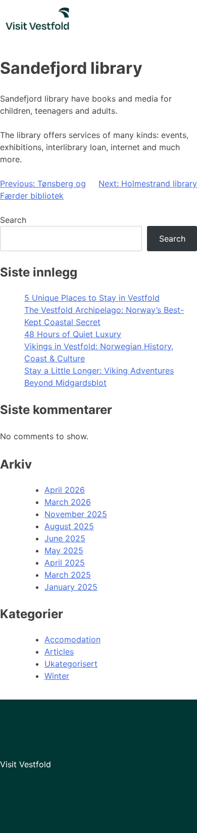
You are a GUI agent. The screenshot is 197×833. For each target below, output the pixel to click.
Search (13, 220)
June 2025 (64, 538)
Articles (59, 651)
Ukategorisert (70, 664)
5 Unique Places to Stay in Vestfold (92, 298)
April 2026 (64, 490)
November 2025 (75, 514)
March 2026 (67, 502)
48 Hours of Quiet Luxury (72, 334)
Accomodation (72, 639)
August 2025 (69, 526)
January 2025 (70, 587)
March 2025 (67, 575)
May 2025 (63, 550)
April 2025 (64, 563)
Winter (56, 676)
